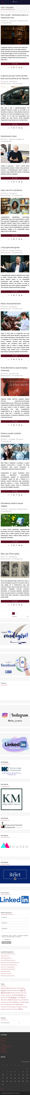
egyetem (4, 990)
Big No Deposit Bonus (6, 958)
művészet (25, 1000)
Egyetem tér (11, 990)
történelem (4, 1007)
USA (9, 1007)
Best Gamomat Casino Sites (7, 975)
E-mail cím (4, 917)
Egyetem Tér (21, 139)
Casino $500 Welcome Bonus (8, 960)
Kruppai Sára (13, 20)
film (20, 993)
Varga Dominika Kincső (16, 250)
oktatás (11, 1002)
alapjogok (8, 988)
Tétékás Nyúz (4, 1051)
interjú (21, 995)
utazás (13, 1007)
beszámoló (15, 988)
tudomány (20, 1004)
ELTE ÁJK (6, 993)
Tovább (16, 63)
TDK (14, 1004)
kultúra (11, 1000)
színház (3, 1004)
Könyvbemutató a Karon (9, 136)
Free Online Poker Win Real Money (9, 964)
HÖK (16, 995)
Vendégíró (12, 439)
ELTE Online (3, 1038)
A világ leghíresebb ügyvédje (10, 247)
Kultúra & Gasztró (23, 20)
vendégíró (25, 1006)
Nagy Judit (12, 139)
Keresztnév (4, 922)
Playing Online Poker (6, 971)
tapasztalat (9, 1004)
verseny (4, 1009)
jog (25, 995)
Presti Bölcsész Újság (6, 1046)
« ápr (2, 1089)
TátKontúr (3, 1050)
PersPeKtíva (4, 1048)
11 (7, 1075)
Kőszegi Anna (13, 81)
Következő (14, 616)
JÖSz (18, 997)
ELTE (24, 990)
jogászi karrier (4, 997)
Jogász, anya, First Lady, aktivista (11, 190)
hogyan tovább (10, 995)
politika (16, 1002)
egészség (17, 990)
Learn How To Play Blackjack (8, 967)
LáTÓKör (3, 1044)
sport (27, 1002)
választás (9, 1009)
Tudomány (20, 439)
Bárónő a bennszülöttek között (11, 303)
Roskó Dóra (13, 509)
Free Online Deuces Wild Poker (8, 969)
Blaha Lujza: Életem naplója (10, 553)
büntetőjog (22, 988)
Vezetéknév (4, 928)
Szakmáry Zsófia (14, 373)
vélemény (15, 1009)
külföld (16, 1000)
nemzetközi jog (4, 1002)
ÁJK (21, 1009)
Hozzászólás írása (6, 22)
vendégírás (19, 1007)
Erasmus (13, 993)
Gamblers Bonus (5, 956)
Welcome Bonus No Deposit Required (10, 962)
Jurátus (13, 997)
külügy (20, 999)
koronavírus (4, 1000)
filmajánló (24, 992)
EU (17, 992)
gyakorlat (3, 995)
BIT (1, 1042)
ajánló (3, 988)
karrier (23, 997)
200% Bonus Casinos (6, 973)
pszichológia (22, 1002)
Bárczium (3, 1040)
